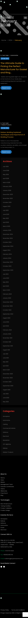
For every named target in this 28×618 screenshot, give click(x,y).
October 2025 (7, 202)
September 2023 (8, 270)
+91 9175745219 (9, 551)
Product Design (5, 510)
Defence (5, 432)
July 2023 (5, 274)
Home (3, 40)
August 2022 (6, 318)
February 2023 (7, 294)
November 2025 (8, 198)
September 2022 (8, 314)
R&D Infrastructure (6, 504)
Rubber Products (6, 125)
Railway (5, 448)
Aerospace (6, 416)
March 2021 (6, 370)
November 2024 (8, 238)
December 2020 (8, 374)
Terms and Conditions (18, 610)
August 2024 (6, 250)
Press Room (4, 493)
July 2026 (6, 166)
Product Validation (6, 508)
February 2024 (7, 254)
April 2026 (6, 178)
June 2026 (6, 170)
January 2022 (7, 334)
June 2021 (6, 358)
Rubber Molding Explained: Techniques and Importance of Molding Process (13, 134)
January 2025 (7, 230)
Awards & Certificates (7, 486)
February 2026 (7, 186)
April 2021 (6, 366)
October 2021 (7, 342)
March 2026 (6, 182)
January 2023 (7, 298)
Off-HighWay (7, 444)
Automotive (14, 55)
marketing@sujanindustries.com (13, 558)
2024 (10, 40)
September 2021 (8, 346)
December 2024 (8, 234)
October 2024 (7, 242)
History (3, 478)
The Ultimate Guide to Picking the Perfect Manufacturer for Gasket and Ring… (14, 68)
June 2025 (6, 214)
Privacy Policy (5, 610)
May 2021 (5, 362)
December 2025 (8, 194)
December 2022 (8, 302)
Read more (6, 88)
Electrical (6, 436)
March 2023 (6, 290)
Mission (3, 482)
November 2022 (8, 306)
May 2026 (6, 174)
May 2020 (6, 402)
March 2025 (6, 226)
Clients (3, 489)
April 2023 (6, 286)
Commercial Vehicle (9, 428)
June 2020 (6, 398)
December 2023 (8, 262)
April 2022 (6, 326)
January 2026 (7, 190)
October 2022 (7, 310)
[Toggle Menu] (25, 18)
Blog (2, 495)
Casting (5, 424)
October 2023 (7, 266)
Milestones (4, 491)
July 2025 (6, 210)
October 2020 (7, 382)
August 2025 (6, 206)
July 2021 (5, 354)
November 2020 (8, 378)
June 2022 (6, 322)
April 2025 (6, 222)
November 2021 (7, 338)
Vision (2, 480)
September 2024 (8, 246)
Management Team (7, 484)
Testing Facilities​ (6, 506)
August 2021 (6, 350)
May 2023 (6, 282)
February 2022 (7, 330)
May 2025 (6, 218)
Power (2, 527)
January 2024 (7, 258)
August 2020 (6, 390)
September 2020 (8, 386)
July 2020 (6, 394)
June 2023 (6, 278)
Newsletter (6, 440)
